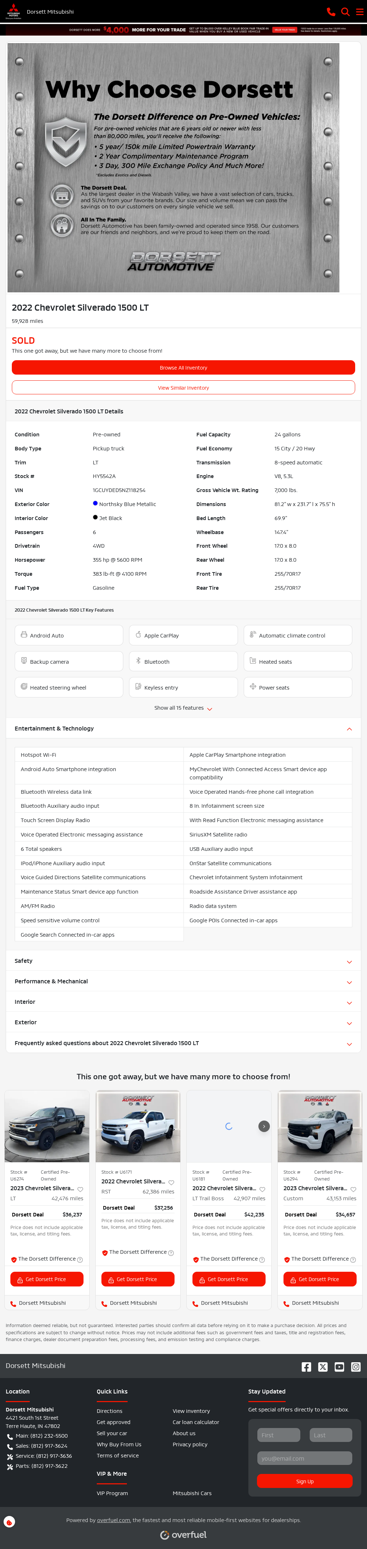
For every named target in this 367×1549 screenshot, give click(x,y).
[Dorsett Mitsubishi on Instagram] (353, 1364)
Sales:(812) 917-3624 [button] (41, 1445)
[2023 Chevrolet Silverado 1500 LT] (47, 1126)
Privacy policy (190, 1443)
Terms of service (118, 1454)
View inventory (191, 1410)
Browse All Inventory (183, 367)
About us (184, 1432)
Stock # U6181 (200, 1175)
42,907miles (250, 1197)
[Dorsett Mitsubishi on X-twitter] (320, 1364)
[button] (331, 11)
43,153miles (342, 1197)
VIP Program (112, 1492)
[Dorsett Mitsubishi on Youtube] (336, 1364)
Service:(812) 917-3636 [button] (44, 1455)
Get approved (113, 1421)
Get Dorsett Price (46, 1278)
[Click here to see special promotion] (183, 28)
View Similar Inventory (183, 387)
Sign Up (305, 1480)
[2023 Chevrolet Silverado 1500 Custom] (320, 1126)
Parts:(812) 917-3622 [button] (42, 1465)
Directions (110, 1410)
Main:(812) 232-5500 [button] (42, 1435)
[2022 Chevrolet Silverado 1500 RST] (138, 1126)
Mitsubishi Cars (192, 1492)
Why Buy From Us (119, 1443)
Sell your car (112, 1432)
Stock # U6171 (116, 1171)
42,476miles (68, 1197)
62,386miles (159, 1191)
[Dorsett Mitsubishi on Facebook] (303, 1364)
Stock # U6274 (18, 1175)
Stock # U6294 (291, 1175)
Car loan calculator (196, 1421)
